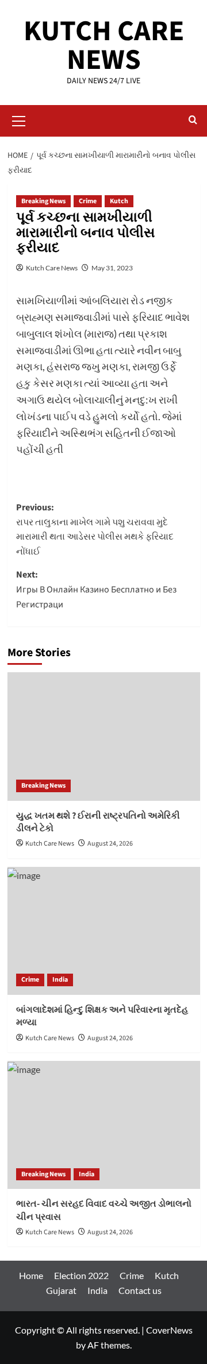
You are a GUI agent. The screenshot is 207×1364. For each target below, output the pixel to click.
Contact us (140, 1290)
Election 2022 (81, 1275)
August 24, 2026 (110, 843)
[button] (18, 119)
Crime (88, 201)
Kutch (119, 201)
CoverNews (169, 1329)
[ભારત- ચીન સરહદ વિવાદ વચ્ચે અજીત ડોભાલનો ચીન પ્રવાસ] (103, 1125)
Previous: (95, 529)
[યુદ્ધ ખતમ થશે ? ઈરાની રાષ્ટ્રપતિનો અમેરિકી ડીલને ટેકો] (103, 736)
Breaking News (43, 201)
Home (31, 1275)
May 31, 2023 (112, 268)
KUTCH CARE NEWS (104, 45)
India (60, 980)
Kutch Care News (52, 268)
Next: (96, 589)
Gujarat (61, 1290)
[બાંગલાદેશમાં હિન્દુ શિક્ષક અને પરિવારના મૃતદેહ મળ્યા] (103, 931)
